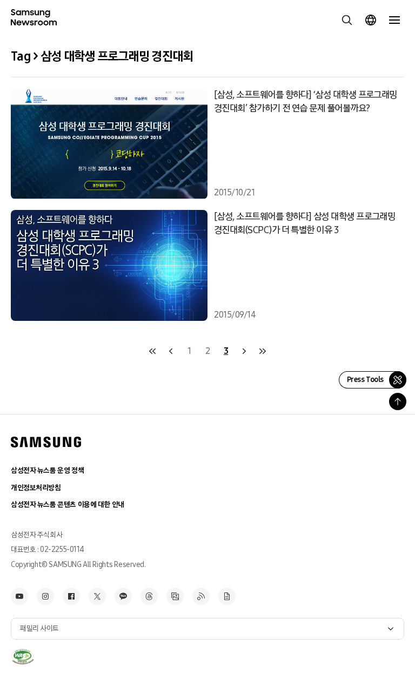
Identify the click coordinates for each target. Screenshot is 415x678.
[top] (397, 401)
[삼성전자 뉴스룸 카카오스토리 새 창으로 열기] (123, 596)
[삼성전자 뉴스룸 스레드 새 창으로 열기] (149, 596)
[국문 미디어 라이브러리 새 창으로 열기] (175, 596)
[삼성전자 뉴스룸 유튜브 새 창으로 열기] (19, 596)
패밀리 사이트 (39, 628)
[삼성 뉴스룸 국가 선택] (370, 20)
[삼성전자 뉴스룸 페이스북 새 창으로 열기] (71, 596)
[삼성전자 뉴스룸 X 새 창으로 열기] (97, 596)
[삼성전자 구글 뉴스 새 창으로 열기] (227, 596)
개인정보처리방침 (36, 487)
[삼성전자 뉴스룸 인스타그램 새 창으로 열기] (45, 596)
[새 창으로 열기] (22, 657)
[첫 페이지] (152, 351)
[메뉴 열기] (394, 20)
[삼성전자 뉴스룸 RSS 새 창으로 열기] (201, 596)
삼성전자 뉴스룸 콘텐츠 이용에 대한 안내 (67, 504)
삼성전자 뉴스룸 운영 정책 (47, 470)
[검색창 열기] (347, 20)
